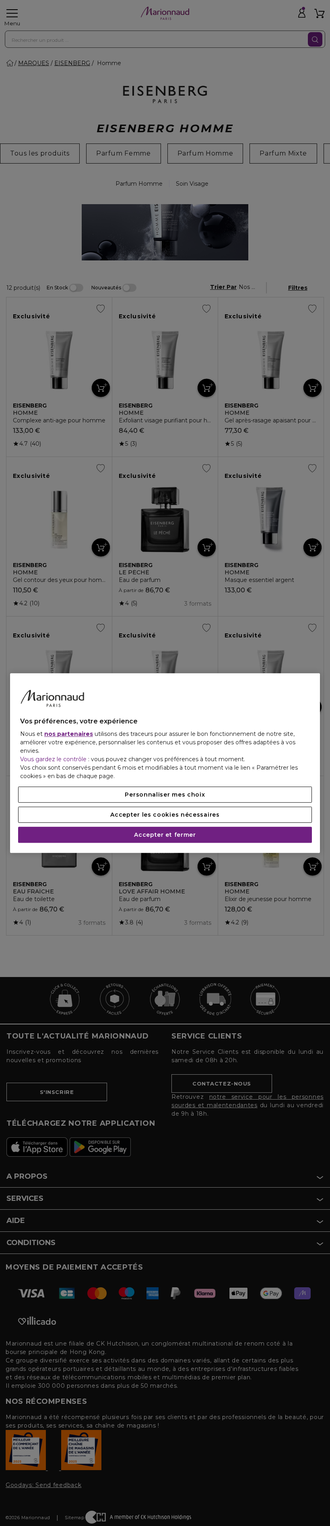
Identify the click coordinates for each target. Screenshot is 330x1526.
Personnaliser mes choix (165, 794)
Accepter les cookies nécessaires (164, 814)
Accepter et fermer (165, 834)
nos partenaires (68, 733)
